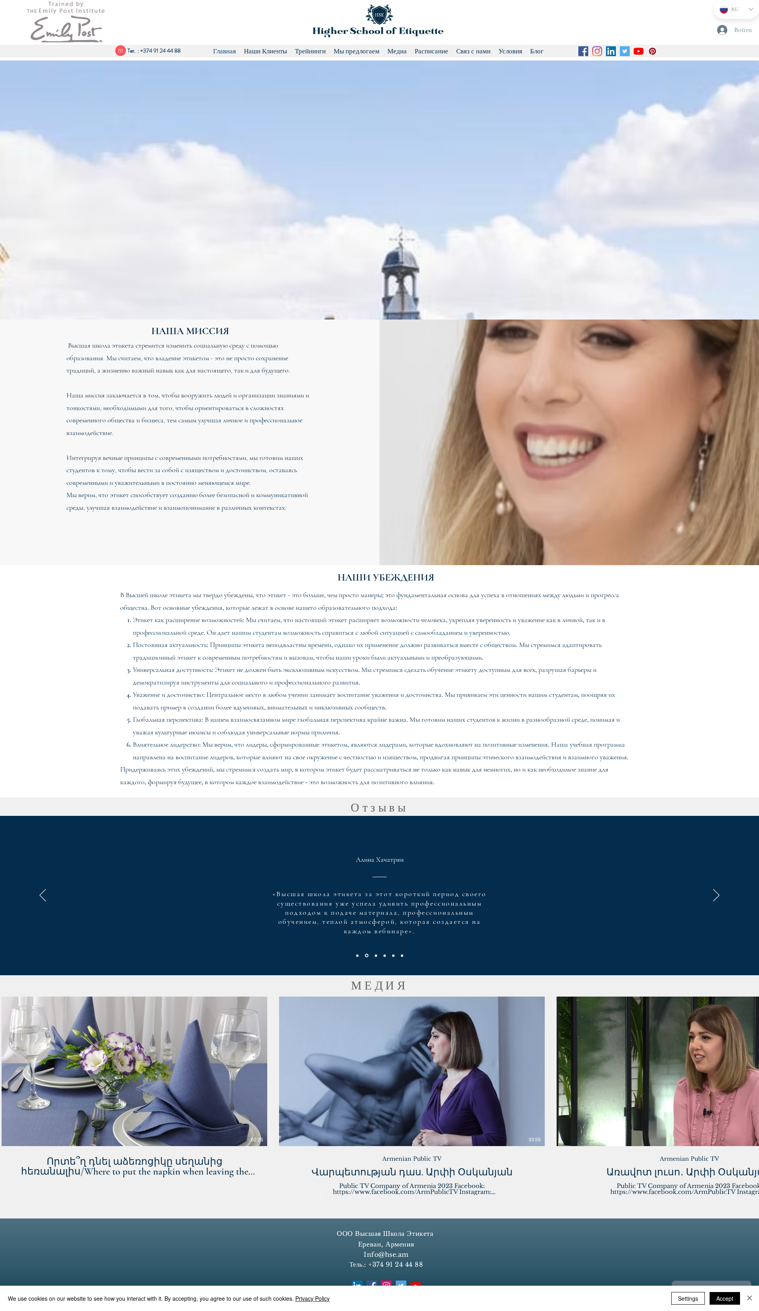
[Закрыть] (749, 1298)
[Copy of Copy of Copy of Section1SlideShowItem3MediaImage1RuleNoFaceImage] (402, 955)
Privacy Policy (312, 1298)
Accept (724, 1298)
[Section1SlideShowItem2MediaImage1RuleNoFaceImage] (366, 955)
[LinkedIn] (611, 51)
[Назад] (43, 895)
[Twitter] (625, 51)
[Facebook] (583, 51)
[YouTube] (639, 51)
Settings (688, 1298)
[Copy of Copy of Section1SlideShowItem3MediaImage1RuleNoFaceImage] (393, 955)
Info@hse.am (386, 1254)
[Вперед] (716, 895)
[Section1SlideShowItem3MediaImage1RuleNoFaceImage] (376, 955)
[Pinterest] (652, 51)
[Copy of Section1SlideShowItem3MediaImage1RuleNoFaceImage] (384, 955)
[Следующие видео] (748, 1070)
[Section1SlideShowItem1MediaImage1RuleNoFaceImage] (357, 955)
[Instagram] (597, 51)
